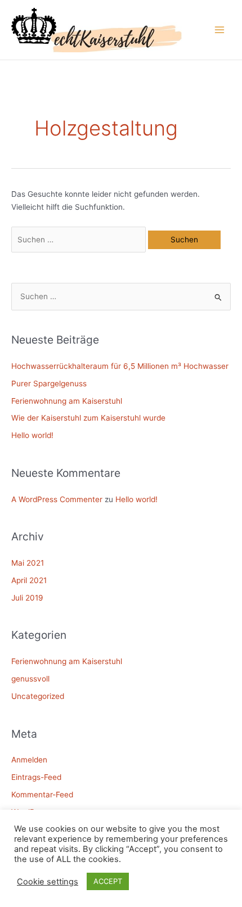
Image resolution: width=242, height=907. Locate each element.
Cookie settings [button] (47, 882)
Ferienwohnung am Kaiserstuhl (66, 400)
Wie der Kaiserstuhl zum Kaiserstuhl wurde (88, 417)
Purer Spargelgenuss (49, 383)
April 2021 (29, 580)
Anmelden (29, 759)
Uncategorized (37, 696)
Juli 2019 (27, 597)
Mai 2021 (27, 562)
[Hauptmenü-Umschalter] (219, 30)
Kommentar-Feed (42, 794)
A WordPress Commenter (56, 499)
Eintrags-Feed (36, 777)
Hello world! (32, 435)
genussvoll (30, 678)
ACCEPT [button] (107, 881)
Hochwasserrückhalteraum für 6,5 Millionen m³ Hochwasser (119, 366)
